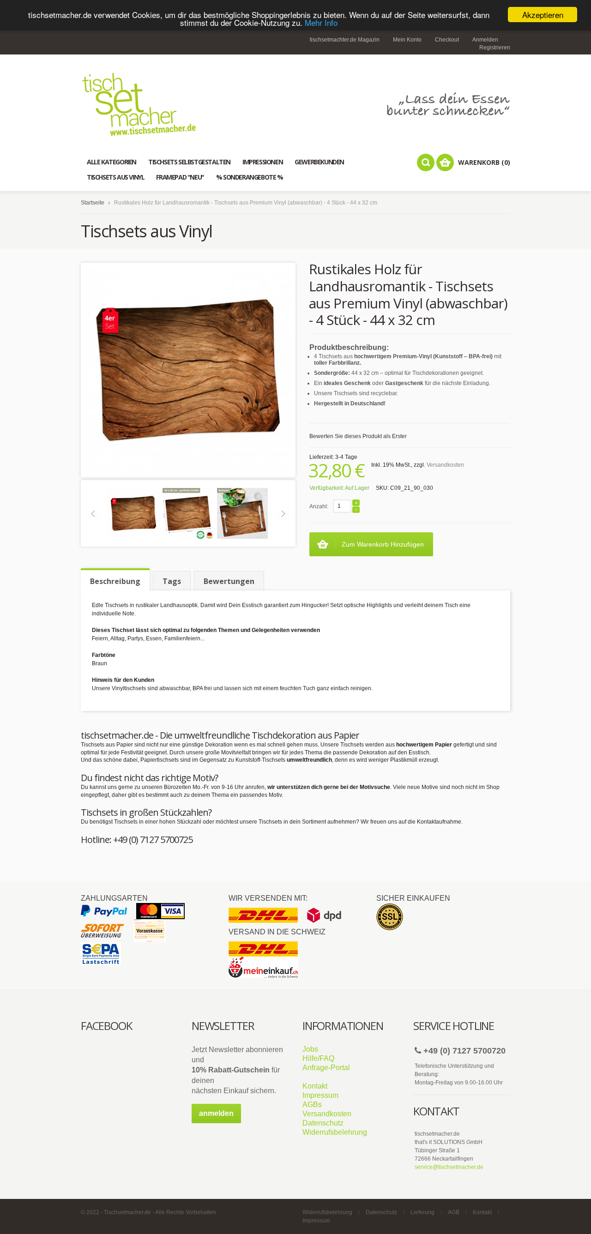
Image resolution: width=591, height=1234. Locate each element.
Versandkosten (445, 465)
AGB (453, 1212)
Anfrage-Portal (326, 1067)
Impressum (320, 1095)
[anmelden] (216, 1121)
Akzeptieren (542, 14)
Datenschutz (323, 1123)
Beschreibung (115, 581)
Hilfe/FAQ (318, 1058)
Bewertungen (229, 581)
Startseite (92, 202)
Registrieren (494, 47)
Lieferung (422, 1212)
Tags (172, 581)
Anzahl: (318, 506)
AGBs (312, 1104)
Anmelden (485, 39)
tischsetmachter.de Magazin (345, 39)
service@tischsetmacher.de (449, 1167)
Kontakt (314, 1086)
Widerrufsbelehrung (334, 1132)
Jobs (310, 1049)
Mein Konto (407, 39)
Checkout (447, 39)
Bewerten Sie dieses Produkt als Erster (358, 436)
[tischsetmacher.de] (295, 104)
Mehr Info (321, 23)
